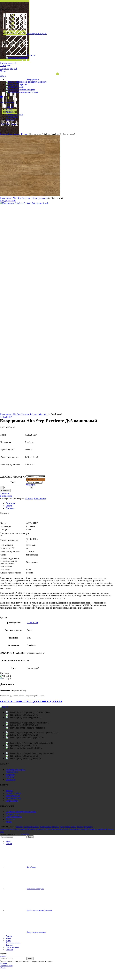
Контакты (10, 819)
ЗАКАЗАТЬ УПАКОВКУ (13, 477)
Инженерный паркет (16, 769)
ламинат (111, 829)
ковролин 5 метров (44, 829)
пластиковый (20, 829)
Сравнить (9, 949)
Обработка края (13, 798)
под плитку (88, 827)
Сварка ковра (12, 800)
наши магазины (7, 102)
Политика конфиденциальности (21, 811)
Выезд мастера (13, 795)
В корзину (5, 491)
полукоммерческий (31, 827)
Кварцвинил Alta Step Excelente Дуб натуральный (24, 198)
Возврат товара (13, 814)
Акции (9, 822)
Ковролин (10, 774)
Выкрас (9, 790)
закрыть (3, 956)
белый (73, 827)
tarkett (67, 827)
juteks (62, 827)
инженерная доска (7, 829)
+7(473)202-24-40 (8, 124)
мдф (27, 829)
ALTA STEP (6, 417)
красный (92, 829)
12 (3, 832)
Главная (4, 134)
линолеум (55, 827)
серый (85, 829)
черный (80, 827)
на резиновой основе (60, 829)
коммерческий (45, 827)
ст (1, 832)
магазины (3, 76)
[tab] (60, 503)
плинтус (32, 829)
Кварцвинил (14, 134)
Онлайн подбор (13, 793)
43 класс (25, 134)
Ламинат (10, 777)
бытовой (19, 827)
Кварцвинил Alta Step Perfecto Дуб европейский (23, 414)
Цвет (13, 482)
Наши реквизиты (14, 816)
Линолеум (10, 779)
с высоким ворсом (76, 829)
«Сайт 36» (25, 834)
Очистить (30, 485)
